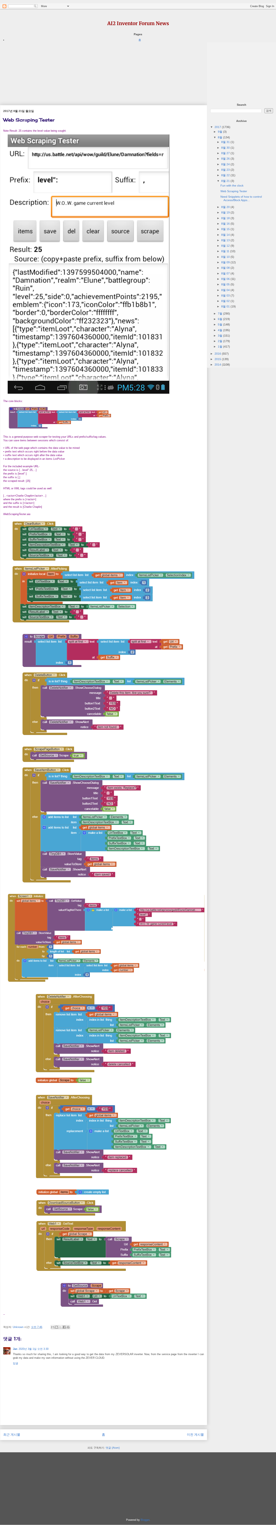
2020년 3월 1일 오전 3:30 (33, 1348)
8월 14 (226, 234)
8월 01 (226, 306)
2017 (218, 127)
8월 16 (226, 223)
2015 (218, 359)
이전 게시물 (195, 1434)
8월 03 (226, 295)
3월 (220, 335)
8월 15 (226, 229)
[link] (16, 514)
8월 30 (226, 147)
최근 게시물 (11, 1434)
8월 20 (226, 207)
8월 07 (226, 273)
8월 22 (226, 175)
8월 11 (225, 251)
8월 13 (226, 240)
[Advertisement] (103, 70)
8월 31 (226, 142)
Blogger (145, 1519)
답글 (15, 1363)
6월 (220, 319)
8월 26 (226, 158)
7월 (220, 313)
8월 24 (226, 164)
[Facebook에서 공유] (64, 1327)
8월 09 (226, 262)
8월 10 (226, 256)
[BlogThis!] (57, 1327)
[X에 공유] (60, 1327)
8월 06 (226, 278)
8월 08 (226, 267)
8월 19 (226, 212)
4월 (220, 330)
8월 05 (226, 284)
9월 (220, 131)
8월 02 (226, 301)
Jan (15, 1348)
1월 (220, 346)
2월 (220, 341)
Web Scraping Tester (233, 191)
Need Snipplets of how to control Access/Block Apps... (241, 198)
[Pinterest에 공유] (68, 1327)
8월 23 (226, 169)
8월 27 (226, 153)
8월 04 (226, 290)
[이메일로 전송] (53, 1327)
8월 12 (226, 245)
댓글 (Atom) (113, 1447)
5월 (220, 324)
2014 (218, 364)
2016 (218, 353)
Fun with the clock (231, 185)
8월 (220, 137)
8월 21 (226, 180)
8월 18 (226, 218)
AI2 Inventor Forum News (138, 23)
